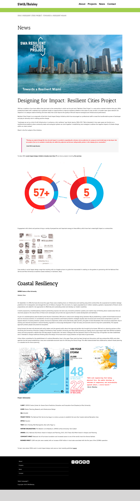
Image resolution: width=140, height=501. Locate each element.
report (75, 448)
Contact (21, 473)
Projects (21, 465)
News (20, 469)
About (20, 461)
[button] (119, 4)
